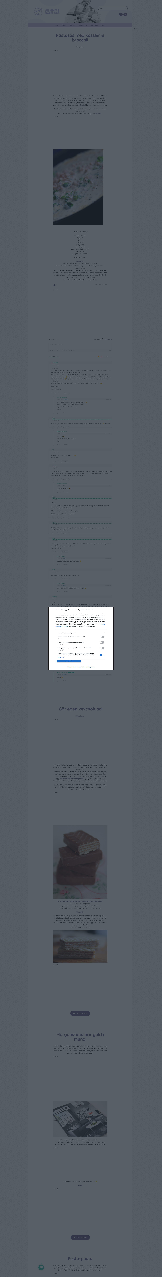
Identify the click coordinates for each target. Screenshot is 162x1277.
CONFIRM (69, 661)
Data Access (81, 667)
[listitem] (81, 633)
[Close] (110, 610)
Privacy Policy (90, 667)
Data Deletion (71, 667)
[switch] (102, 637)
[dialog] (81, 638)
